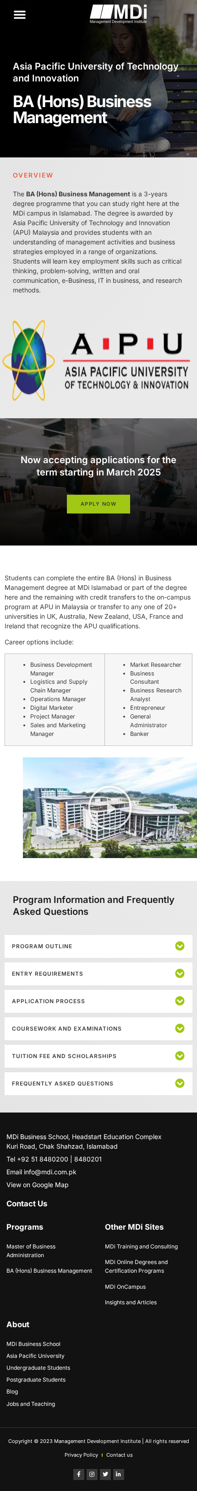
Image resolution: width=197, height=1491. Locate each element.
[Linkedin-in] (118, 1474)
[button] (19, 14)
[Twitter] (105, 1474)
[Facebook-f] (78, 1474)
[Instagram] (92, 1474)
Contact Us (26, 1203)
